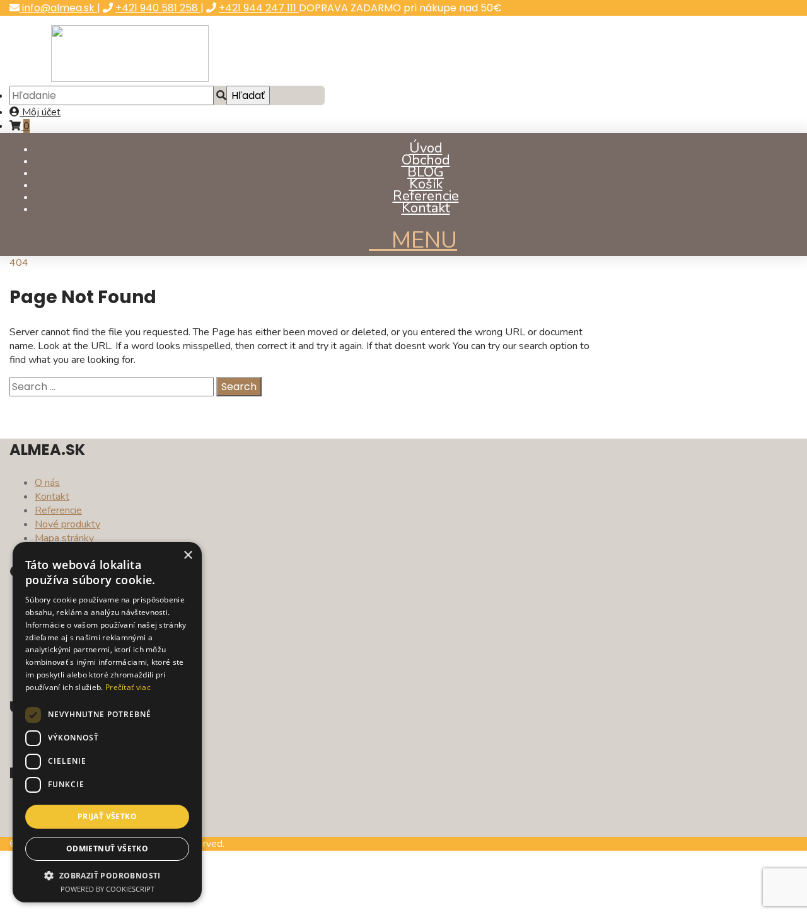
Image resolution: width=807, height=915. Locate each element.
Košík (426, 184)
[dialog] (107, 722)
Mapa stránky (64, 538)
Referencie (426, 196)
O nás (47, 483)
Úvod (426, 148)
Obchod (426, 160)
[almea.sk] (130, 79)
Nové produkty (67, 524)
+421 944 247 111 (259, 8)
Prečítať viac (128, 687)
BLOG (425, 172)
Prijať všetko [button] (107, 816)
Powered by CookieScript (107, 889)
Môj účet (40, 112)
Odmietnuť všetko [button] (107, 848)
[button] (107, 875)
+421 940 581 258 (157, 8)
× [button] (187, 555)
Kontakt (426, 208)
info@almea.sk (58, 8)
